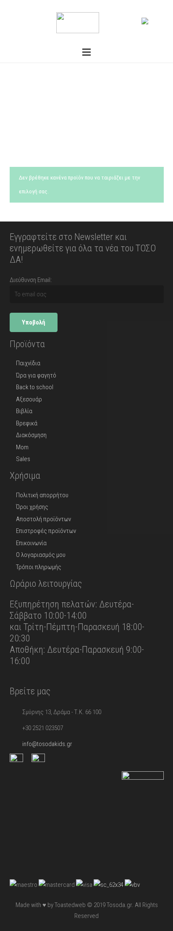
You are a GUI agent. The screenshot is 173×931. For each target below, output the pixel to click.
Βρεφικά (26, 423)
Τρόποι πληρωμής (38, 567)
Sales (23, 459)
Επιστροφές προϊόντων (46, 531)
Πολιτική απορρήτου (42, 495)
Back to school (34, 387)
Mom (22, 447)
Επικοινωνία (31, 543)
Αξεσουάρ (29, 399)
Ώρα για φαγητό (36, 375)
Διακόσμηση (31, 435)
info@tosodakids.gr (47, 744)
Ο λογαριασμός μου (41, 555)
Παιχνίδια (28, 363)
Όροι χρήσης (32, 507)
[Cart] (157, 21)
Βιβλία (24, 411)
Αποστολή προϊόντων (43, 519)
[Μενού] (86, 52)
